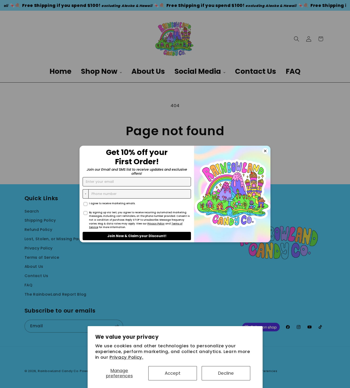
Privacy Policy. (126, 357)
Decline (226, 373)
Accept (172, 373)
